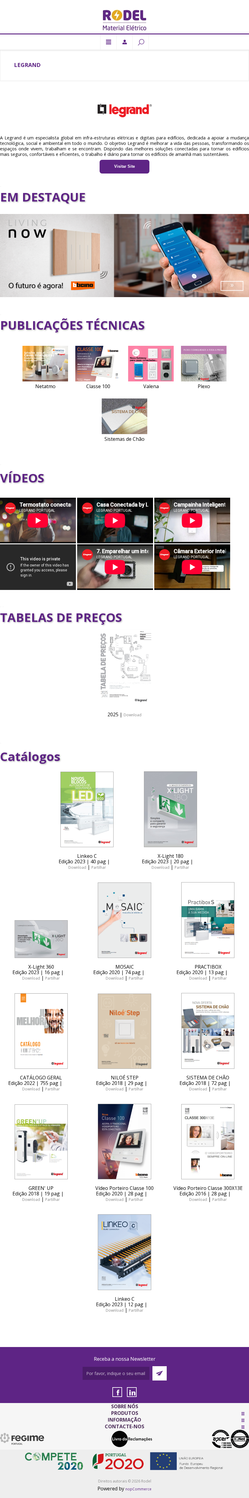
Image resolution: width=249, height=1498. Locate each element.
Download (133, 714)
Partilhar (98, 867)
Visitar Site (124, 166)
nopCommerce (138, 1489)
